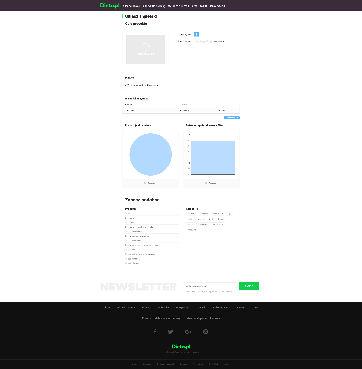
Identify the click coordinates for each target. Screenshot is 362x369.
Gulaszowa (130, 218)
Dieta (107, 307)
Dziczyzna (218, 214)
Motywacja (182, 307)
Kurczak (222, 219)
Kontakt (227, 364)
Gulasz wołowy (132, 250)
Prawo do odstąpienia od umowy (161, 318)
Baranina (192, 214)
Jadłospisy (163, 307)
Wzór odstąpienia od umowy (203, 318)
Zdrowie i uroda (125, 307)
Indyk (190, 219)
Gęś (229, 214)
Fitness (146, 307)
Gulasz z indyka (132, 263)
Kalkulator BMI (221, 307)
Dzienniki (201, 307)
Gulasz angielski (141, 16)
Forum (241, 307)
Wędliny (203, 224)
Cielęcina (204, 214)
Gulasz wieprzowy (133, 241)
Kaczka (200, 219)
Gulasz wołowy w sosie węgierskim (140, 254)
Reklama (183, 364)
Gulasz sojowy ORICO (134, 231)
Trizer (254, 307)
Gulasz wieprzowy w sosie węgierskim (142, 245)
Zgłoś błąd (213, 364)
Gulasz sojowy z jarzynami (137, 236)
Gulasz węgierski (132, 259)
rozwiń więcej (232, 118)
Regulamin (147, 364)
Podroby (191, 224)
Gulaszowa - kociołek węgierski (139, 227)
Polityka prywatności (165, 364)
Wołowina (192, 230)
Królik (211, 219)
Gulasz (128, 213)
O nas (134, 364)
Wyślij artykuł (198, 364)
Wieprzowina (217, 224)
